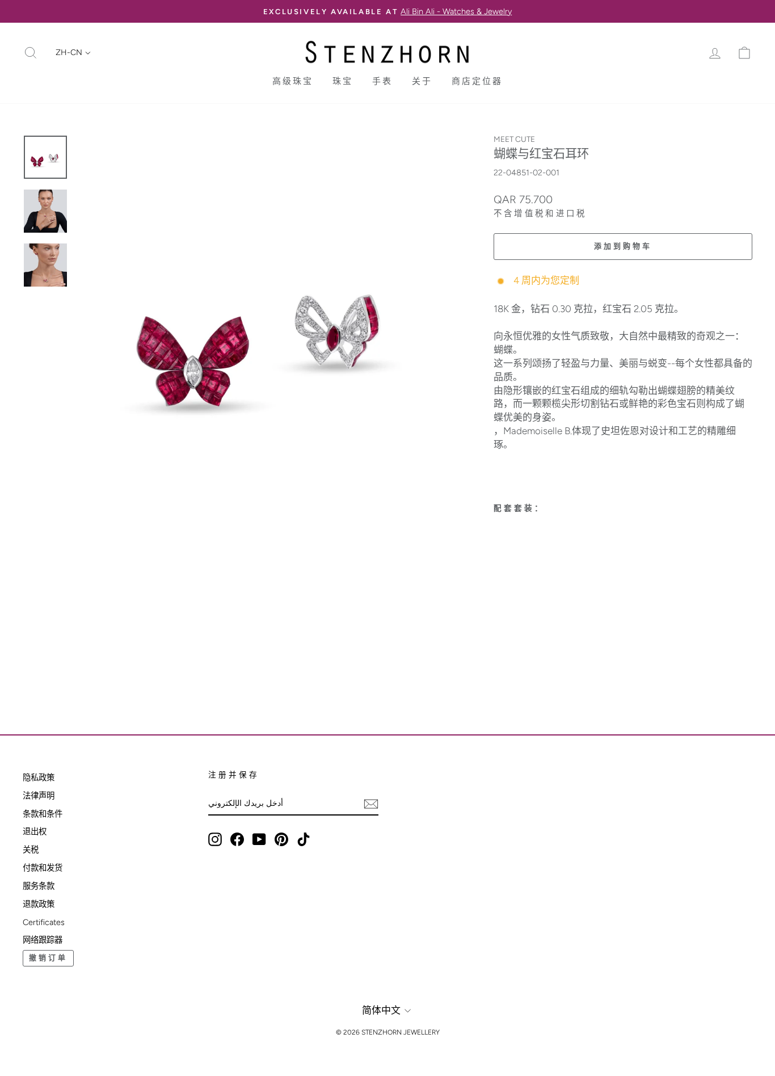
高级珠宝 (292, 81)
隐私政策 (38, 777)
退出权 (35, 831)
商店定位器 (477, 81)
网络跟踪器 (42, 940)
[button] (73, 52)
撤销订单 (48, 957)
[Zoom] (266, 324)
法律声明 (38, 796)
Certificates (44, 922)
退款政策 (38, 904)
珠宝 (342, 81)
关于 (422, 81)
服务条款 (38, 886)
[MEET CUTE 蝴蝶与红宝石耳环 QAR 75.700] (537, 573)
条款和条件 (42, 814)
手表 (382, 81)
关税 (31, 849)
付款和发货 (42, 868)
